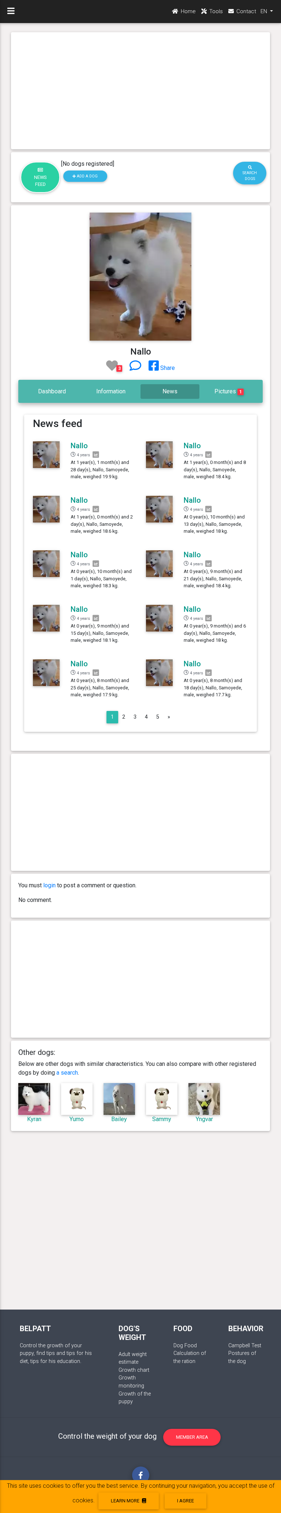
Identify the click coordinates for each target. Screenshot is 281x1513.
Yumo (77, 1119)
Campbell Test (244, 1345)
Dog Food (185, 1345)
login (49, 885)
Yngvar (204, 1119)
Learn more (125, 1500)
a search (67, 1072)
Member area (192, 1437)
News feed (40, 181)
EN (265, 11)
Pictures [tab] (228, 391)
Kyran (34, 1119)
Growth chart (134, 1370)
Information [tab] (110, 391)
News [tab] (169, 391)
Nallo (79, 445)
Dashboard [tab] (52, 391)
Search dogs (250, 176)
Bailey (119, 1119)
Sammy (161, 1119)
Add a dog (87, 176)
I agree (185, 1500)
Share (167, 367)
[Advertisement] (141, 91)
